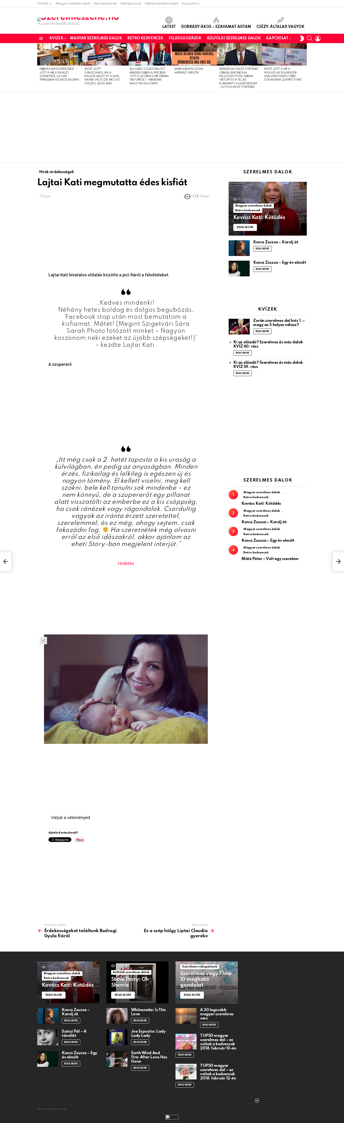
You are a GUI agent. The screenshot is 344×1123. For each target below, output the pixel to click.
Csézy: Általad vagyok (280, 27)
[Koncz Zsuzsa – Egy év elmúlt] (239, 268)
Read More (262, 249)
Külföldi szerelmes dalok (161, 3)
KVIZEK (42, 3)
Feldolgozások (130, 3)
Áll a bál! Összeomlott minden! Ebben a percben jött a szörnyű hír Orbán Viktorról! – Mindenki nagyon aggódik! (148, 76)
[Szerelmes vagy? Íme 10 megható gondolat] (207, 982)
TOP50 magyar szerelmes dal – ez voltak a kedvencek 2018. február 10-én (218, 1042)
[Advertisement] (172, 127)
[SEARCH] (310, 38)
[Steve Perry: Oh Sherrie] (137, 982)
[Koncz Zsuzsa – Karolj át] (239, 248)
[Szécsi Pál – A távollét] (47, 1037)
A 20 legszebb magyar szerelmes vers (217, 1014)
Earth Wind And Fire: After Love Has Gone (149, 1057)
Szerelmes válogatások (199, 966)
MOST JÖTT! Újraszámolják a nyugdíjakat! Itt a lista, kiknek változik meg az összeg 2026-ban (102, 76)
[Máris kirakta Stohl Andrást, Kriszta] (194, 54)
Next (304, 67)
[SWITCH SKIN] (302, 38)
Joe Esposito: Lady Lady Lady (148, 1034)
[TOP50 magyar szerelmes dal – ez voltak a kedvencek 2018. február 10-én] (186, 1041)
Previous (39, 67)
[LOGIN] (318, 38)
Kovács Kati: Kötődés (261, 504)
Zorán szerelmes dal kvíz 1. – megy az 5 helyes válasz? (279, 323)
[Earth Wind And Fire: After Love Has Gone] (117, 1059)
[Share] (126, 689)
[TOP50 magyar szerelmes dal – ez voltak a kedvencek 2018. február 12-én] (186, 1071)
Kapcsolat (189, 3)
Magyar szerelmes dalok (73, 3)
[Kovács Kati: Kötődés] (268, 209)
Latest (169, 27)
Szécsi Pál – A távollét (74, 1034)
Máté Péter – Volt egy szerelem (270, 559)
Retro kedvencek (105, 3)
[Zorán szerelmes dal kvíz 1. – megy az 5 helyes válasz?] (239, 326)
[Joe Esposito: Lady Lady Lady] (117, 1037)
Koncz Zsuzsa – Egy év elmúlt (279, 263)
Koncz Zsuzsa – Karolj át (275, 242)
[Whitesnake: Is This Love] (117, 1016)
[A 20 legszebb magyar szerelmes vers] (186, 1016)
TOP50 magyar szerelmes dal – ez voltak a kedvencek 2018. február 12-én (218, 1072)
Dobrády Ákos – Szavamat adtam (216, 27)
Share (43, 640)
